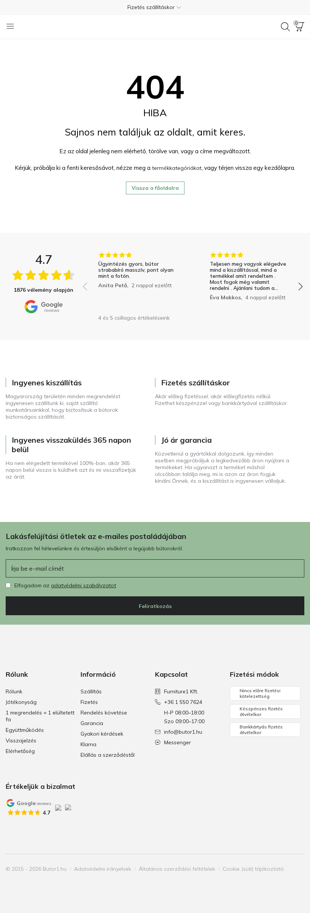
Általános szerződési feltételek (177, 868)
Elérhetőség (20, 751)
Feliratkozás (155, 606)
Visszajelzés (21, 740)
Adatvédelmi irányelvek (102, 868)
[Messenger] (50, 883)
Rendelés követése (104, 712)
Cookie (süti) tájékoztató (253, 868)
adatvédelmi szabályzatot (83, 585)
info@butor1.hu (183, 731)
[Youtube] (37, 883)
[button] (155, 7)
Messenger (177, 742)
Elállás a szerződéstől (108, 754)
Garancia (92, 723)
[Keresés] (285, 27)
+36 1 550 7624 (183, 702)
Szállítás (91, 691)
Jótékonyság (21, 702)
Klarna (88, 744)
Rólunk (14, 691)
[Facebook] (12, 883)
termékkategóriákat (177, 168)
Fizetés (89, 702)
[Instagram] (25, 883)
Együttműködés (25, 730)
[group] (137, 281)
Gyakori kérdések (102, 733)
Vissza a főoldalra (155, 188)
